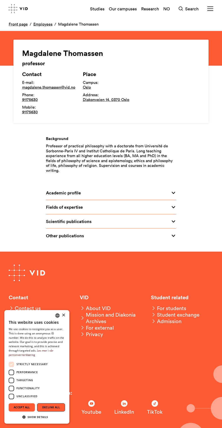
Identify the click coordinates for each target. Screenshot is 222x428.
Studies (97, 8)
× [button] (63, 315)
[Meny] (210, 8)
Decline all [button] (51, 407)
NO (166, 8)
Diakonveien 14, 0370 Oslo (106, 99)
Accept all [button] (22, 407)
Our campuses (123, 8)
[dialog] (36, 367)
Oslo (87, 87)
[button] (37, 416)
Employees (42, 24)
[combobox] (57, 315)
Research (150, 8)
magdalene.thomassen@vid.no (48, 87)
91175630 (30, 99)
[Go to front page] (18, 8)
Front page (18, 24)
